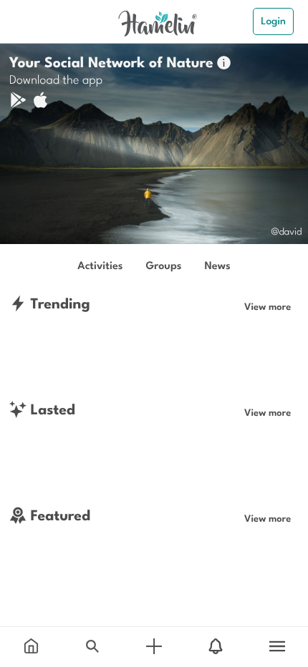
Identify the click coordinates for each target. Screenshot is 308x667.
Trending (58, 303)
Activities (99, 265)
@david (286, 231)
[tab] (31, 647)
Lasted (51, 409)
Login (273, 20)
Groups (164, 265)
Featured (58, 515)
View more (267, 306)
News (217, 265)
